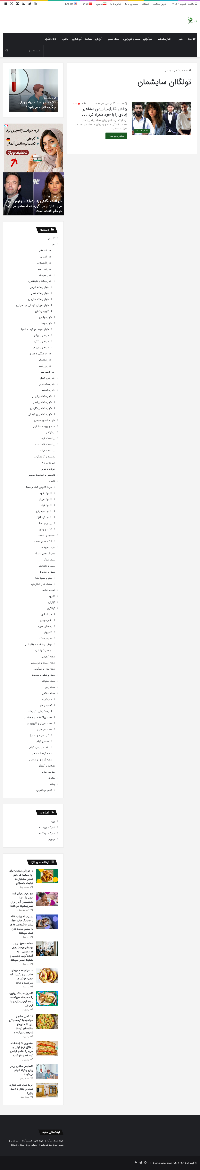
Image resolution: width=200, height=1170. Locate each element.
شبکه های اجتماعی (41, 542)
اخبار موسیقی (45, 360)
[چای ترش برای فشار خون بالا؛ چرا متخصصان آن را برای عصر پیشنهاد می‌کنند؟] (47, 899)
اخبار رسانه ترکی (39, 293)
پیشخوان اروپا (47, 439)
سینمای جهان (41, 348)
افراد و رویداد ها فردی (43, 426)
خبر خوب (47, 699)
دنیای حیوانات (47, 548)
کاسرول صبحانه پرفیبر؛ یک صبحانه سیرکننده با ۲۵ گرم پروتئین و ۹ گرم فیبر (21, 999)
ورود (53, 821)
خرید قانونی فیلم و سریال (38, 487)
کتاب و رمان (45, 529)
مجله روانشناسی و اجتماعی (37, 717)
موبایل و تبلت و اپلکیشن (38, 645)
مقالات (51, 778)
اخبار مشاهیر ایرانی (41, 396)
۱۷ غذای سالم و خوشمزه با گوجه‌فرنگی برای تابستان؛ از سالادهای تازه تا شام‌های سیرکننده (21, 1024)
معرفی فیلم (43, 742)
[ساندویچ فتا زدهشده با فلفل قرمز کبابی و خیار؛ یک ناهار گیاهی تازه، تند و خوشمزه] (47, 1048)
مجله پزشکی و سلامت (43, 675)
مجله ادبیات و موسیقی (43, 663)
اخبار (181, 39)
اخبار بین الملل (44, 269)
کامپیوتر (48, 632)
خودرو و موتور (47, 469)
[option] (33, 90)
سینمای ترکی (41, 342)
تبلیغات (145, 4)
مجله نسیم (113, 39)
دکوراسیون (46, 620)
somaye (120, 104)
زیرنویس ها (45, 523)
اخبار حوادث (45, 275)
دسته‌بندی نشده (46, 535)
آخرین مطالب (160, 4)
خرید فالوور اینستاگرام (33, 1141)
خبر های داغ (48, 463)
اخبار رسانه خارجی (38, 299)
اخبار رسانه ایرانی (39, 287)
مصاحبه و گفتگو (47, 766)
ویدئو (52, 784)
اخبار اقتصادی (44, 263)
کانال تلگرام (50, 39)
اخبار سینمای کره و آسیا (35, 329)
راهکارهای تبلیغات (38, 711)
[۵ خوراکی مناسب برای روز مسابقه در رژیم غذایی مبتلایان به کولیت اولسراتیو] (47, 876)
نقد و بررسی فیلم (39, 748)
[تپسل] (6, 125)
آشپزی (51, 239)
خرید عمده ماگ (55, 1141)
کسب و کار (46, 705)
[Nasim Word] (192, 20)
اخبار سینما (46, 323)
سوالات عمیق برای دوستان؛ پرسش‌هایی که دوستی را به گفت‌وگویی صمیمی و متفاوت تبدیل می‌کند (21, 951)
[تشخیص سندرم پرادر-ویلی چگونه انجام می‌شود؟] (47, 1071)
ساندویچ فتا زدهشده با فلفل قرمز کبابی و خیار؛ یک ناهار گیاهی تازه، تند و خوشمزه (21, 1049)
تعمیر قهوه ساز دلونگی (52, 1145)
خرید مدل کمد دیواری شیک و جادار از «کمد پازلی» (21, 1089)
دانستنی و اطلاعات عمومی (41, 475)
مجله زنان (50, 687)
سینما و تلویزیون (131, 39)
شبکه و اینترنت (47, 572)
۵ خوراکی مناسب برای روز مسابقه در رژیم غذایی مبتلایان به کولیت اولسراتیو (21, 877)
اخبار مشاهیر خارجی (41, 408)
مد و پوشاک (45, 639)
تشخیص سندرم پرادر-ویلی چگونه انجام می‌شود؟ (37, 105)
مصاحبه (88, 39)
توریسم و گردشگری (44, 457)
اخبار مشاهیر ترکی (42, 402)
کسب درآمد (48, 590)
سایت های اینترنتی (41, 584)
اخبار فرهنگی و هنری (40, 354)
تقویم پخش (42, 311)
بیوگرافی (147, 39)
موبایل (14, 1141)
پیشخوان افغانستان (45, 445)
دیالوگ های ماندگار (44, 554)
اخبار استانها (46, 257)
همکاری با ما (131, 4)
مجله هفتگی (48, 693)
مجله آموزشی (48, 657)
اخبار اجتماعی (45, 251)
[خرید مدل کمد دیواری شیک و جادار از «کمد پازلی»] (47, 1090)
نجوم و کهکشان (43, 651)
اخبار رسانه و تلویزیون (40, 281)
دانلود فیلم (46, 505)
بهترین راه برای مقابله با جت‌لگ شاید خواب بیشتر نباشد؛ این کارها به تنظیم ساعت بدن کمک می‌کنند (21, 924)
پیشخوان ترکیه (47, 451)
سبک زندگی (49, 560)
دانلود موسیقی (44, 511)
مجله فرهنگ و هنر (42, 754)
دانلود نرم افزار (44, 517)
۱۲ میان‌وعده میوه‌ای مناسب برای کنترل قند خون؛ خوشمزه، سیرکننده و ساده (21, 976)
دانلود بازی (46, 493)
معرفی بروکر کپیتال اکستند (24, 1145)
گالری (52, 596)
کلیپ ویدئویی (44, 790)
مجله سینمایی (44, 729)
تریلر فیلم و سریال (39, 735)
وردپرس (51, 839)
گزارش (98, 39)
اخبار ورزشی (45, 366)
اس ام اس (46, 614)
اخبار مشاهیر (164, 39)
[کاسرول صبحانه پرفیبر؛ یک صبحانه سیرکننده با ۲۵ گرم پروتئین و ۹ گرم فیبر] (47, 998)
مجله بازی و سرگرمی (44, 669)
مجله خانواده (48, 681)
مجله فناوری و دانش (40, 760)
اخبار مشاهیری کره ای (40, 414)
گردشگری (77, 39)
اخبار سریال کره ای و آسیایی (32, 305)
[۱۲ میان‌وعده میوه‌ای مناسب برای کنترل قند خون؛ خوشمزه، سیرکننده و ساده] (47, 975)
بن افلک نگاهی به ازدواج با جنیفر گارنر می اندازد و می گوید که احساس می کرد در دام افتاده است (34, 205)
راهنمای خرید (45, 626)
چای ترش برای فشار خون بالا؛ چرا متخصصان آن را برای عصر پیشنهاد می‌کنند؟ (21, 899)
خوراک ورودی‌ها (46, 827)
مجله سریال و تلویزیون (39, 723)
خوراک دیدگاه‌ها (46, 833)
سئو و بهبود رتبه (43, 578)
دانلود (65, 39)
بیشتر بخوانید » (116, 136)
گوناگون (51, 608)
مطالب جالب (48, 772)
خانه (190, 39)
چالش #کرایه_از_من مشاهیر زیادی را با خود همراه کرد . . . (104, 111)
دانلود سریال (45, 499)
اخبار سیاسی (45, 317)
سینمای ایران (41, 336)
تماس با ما (115, 4)
